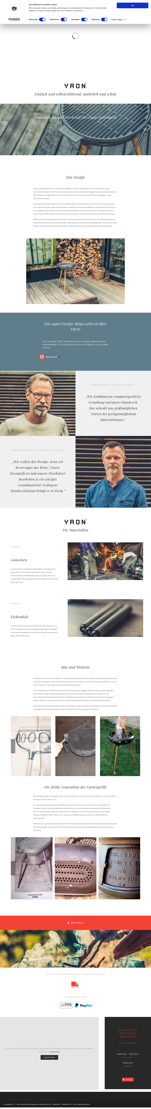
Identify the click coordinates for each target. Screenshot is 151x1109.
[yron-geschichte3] (119, 838)
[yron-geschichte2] (75, 838)
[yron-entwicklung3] (120, 717)
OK (132, 5)
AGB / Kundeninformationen (81, 1104)
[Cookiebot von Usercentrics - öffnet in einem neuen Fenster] (14, 19)
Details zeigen (117, 19)
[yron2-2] (75, 239)
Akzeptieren (49, 1057)
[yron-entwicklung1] (31, 717)
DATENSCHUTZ (66, 1104)
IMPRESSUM (56, 1104)
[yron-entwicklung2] (75, 717)
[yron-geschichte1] (32, 838)
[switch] (64, 19)
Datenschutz (55, 1052)
